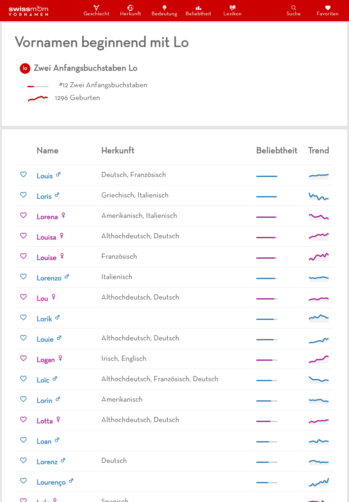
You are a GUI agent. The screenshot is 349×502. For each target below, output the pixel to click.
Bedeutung (164, 14)
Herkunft (130, 14)
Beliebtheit (198, 14)
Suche (293, 14)
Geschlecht (96, 14)
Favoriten (328, 14)
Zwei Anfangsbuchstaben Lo (85, 68)
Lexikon (232, 14)
